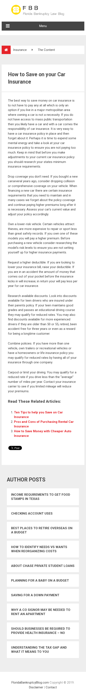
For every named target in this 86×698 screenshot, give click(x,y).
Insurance (20, 50)
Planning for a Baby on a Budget (40, 580)
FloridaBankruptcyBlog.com (30, 682)
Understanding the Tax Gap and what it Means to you (39, 650)
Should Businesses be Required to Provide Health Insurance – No (40, 631)
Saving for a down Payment (35, 595)
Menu (43, 26)
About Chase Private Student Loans (43, 566)
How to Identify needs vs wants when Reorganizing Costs (39, 549)
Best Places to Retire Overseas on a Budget (41, 530)
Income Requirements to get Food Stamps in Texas (40, 497)
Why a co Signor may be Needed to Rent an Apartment (40, 612)
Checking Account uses (32, 513)
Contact (51, 687)
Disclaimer (36, 687)
